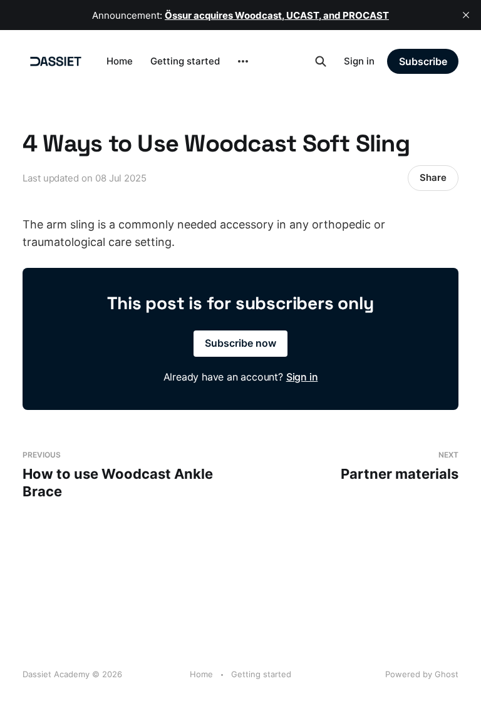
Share (433, 177)
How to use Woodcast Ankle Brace (118, 474)
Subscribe (423, 61)
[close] (466, 15)
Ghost (446, 674)
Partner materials (399, 466)
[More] (243, 61)
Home (119, 61)
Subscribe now (240, 343)
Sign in (359, 61)
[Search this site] (320, 61)
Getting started (185, 61)
